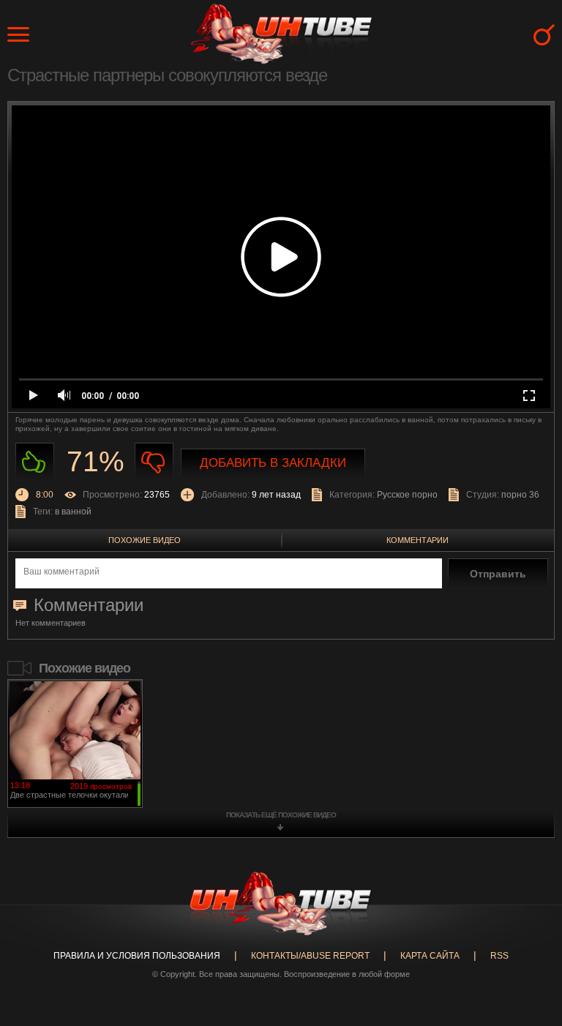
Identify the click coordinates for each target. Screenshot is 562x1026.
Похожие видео (144, 540)
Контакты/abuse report (310, 956)
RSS (499, 956)
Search (544, 34)
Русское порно (407, 495)
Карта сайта (430, 956)
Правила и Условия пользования (136, 956)
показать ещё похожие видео (281, 815)
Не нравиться (154, 462)
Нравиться (34, 462)
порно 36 (520, 495)
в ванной (73, 511)
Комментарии (417, 540)
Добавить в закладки (273, 463)
